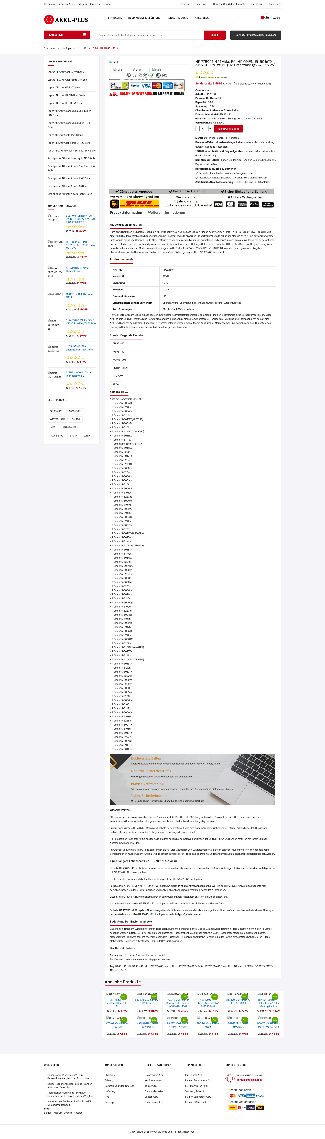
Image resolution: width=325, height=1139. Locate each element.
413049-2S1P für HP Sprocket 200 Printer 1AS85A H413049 (177, 1003)
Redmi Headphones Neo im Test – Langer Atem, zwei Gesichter (69, 1086)
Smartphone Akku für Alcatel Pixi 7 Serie (69, 178)
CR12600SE (75, 411)
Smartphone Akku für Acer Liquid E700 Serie (71, 158)
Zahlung (201, 4)
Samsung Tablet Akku (196, 1091)
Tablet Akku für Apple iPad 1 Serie (65, 135)
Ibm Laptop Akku (194, 1075)
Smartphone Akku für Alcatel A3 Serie (68, 186)
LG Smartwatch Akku (196, 1086)
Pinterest (78, 1112)
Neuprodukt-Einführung (144, 17)
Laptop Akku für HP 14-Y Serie (64, 87)
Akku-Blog (202, 17)
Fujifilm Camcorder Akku (198, 1096)
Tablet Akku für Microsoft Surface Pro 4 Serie (72, 150)
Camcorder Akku (154, 1091)
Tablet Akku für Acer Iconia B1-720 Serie (69, 142)
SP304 (74, 435)
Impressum (275, 4)
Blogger (48, 1112)
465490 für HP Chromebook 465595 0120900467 (208, 1003)
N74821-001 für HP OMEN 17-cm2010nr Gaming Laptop (268, 1003)
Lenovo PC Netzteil (195, 1102)
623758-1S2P (57, 419)
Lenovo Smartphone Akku (199, 1080)
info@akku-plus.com (249, 1079)
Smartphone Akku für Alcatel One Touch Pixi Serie (71, 168)
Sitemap (109, 1102)
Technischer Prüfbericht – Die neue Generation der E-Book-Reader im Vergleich (70, 1094)
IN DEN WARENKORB (228, 129)
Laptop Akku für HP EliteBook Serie (66, 95)
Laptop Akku (68, 48)
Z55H (87, 435)
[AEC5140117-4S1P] (55, 272)
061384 (76, 419)
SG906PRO (56, 411)
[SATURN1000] (55, 375)
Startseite (115, 17)
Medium (58, 1112)
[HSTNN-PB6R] (55, 244)
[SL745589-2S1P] (55, 324)
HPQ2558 (210, 94)
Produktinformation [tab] (126, 213)
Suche (214, 35)
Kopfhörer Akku (153, 1080)
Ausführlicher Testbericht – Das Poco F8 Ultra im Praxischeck (69, 1103)
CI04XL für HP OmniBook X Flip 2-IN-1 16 (117, 1003)
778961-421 (119, 351)
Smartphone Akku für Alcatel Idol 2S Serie (70, 194)
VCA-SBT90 (56, 435)
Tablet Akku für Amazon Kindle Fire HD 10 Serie (69, 125)
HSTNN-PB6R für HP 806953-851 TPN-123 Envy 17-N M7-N (80, 245)
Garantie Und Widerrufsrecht (228, 4)
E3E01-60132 (70, 427)
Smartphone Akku (154, 1102)
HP (84, 48)
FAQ (107, 1096)
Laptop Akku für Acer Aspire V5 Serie (67, 79)
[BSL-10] (55, 218)
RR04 (116, 384)
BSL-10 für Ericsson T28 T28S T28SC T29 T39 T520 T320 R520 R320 (80, 219)
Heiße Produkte (177, 17)
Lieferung (256, 4)
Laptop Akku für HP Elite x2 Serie (65, 103)
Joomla (68, 1112)
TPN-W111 (118, 376)
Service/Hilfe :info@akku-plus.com (256, 35)
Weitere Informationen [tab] (166, 213)
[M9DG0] (55, 294)
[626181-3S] (55, 348)
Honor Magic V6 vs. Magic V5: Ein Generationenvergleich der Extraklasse (68, 1077)
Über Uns (185, 4)
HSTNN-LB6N (120, 368)
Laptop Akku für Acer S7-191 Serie (66, 72)
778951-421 (119, 343)
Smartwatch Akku (154, 1075)
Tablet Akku (151, 1086)
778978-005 (119, 359)
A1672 (53, 427)
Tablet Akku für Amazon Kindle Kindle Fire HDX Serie (69, 113)
